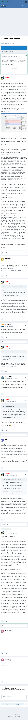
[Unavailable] (14, 122)
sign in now (8, 690)
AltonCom (8, 630)
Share (6, 704)
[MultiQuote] (2, 253)
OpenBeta (8, 324)
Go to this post (13, 71)
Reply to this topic (14, 48)
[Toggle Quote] (3, 286)
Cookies (17, 714)
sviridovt (4, 41)
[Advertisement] (14, 22)
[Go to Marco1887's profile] (2, 259)
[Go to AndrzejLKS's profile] (2, 377)
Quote (6, 252)
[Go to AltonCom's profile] (2, 631)
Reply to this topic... (8, 696)
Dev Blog (13, 43)
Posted (11, 78)
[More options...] (25, 78)
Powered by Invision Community (14, 717)
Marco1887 (8, 258)
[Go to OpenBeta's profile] (2, 325)
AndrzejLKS (8, 377)
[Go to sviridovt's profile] (2, 78)
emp (6, 439)
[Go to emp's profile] (2, 440)
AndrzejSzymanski (7, 406)
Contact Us (11, 714)
